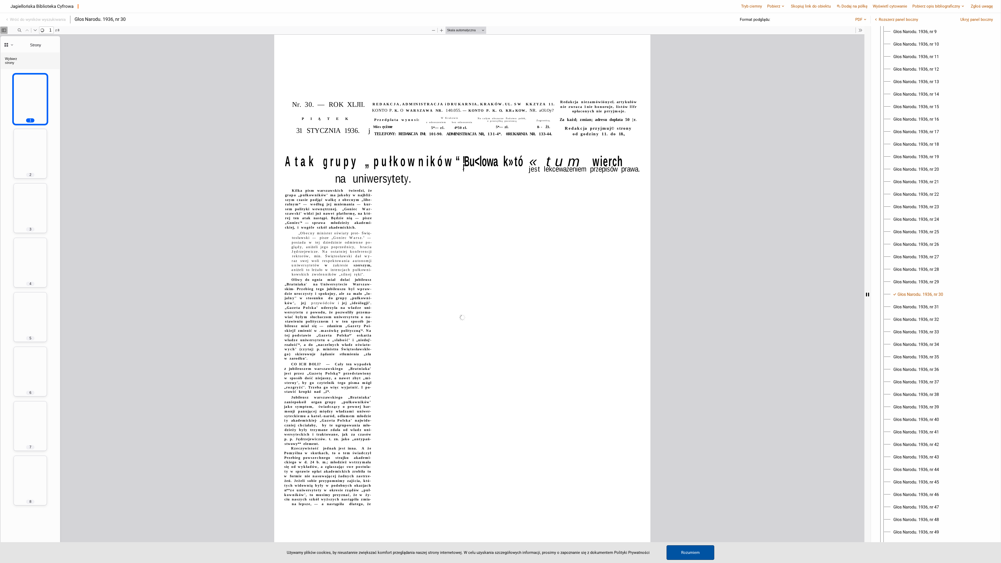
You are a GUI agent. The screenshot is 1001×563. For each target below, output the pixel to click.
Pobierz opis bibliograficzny (936, 6)
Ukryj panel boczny (976, 19)
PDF (858, 19)
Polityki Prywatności (632, 552)
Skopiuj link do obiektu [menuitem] (811, 6)
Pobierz (773, 6)
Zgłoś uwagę (982, 6)
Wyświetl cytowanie (890, 6)
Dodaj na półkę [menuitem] (854, 6)
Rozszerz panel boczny (898, 19)
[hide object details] (867, 294)
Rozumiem (690, 552)
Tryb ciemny (751, 6)
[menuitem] (915, 32)
